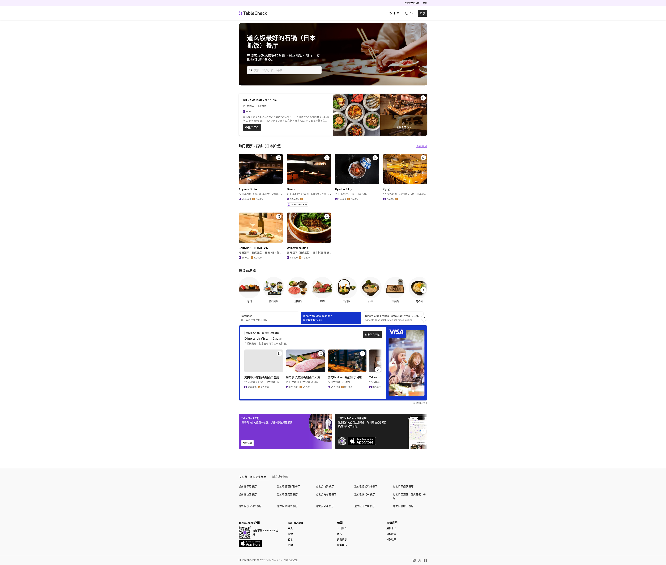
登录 (422, 13)
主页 (290, 528)
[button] (262, 194)
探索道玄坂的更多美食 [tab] (252, 477)
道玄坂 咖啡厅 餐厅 (403, 506)
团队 (339, 533)
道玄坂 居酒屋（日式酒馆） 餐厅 (409, 496)
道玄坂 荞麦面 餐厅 (287, 494)
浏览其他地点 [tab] (280, 476)
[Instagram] (414, 560)
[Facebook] (425, 560)
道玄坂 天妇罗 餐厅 (403, 486)
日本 (396, 13)
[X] (420, 560)
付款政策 (391, 539)
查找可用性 (252, 127)
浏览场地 (247, 443)
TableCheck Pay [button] (299, 204)
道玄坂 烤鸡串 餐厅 (364, 494)
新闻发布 (342, 544)
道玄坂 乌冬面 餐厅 (326, 494)
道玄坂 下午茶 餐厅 (364, 506)
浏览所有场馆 (372, 334)
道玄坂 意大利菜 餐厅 (250, 506)
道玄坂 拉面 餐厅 (248, 494)
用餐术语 (391, 528)
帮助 (425, 3)
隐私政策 (391, 533)
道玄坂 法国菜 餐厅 (287, 506)
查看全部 (421, 146)
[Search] (251, 70)
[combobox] (284, 70)
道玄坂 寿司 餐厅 (248, 486)
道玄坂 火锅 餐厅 (325, 486)
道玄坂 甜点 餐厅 (325, 506)
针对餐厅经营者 (411, 3)
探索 (290, 533)
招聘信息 (342, 539)
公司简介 (342, 528)
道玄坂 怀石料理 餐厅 (288, 486)
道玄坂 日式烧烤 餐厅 (365, 486)
